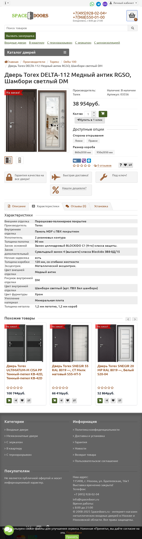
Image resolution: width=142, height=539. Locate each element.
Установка (101, 206)
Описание (19, 206)
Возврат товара (85, 454)
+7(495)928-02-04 (89, 13)
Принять (72, 536)
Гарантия (81, 442)
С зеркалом (83, 42)
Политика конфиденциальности (97, 429)
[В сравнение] (130, 165)
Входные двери (15, 42)
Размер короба (84, 147)
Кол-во (78, 113)
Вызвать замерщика (20, 35)
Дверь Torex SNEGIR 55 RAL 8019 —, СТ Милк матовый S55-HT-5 (70, 370)
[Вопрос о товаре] (121, 165)
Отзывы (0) (78, 206)
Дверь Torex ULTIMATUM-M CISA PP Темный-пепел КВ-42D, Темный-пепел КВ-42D (24, 372)
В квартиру (36, 42)
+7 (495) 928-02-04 (86, 494)
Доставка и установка (90, 436)
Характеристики (48, 206)
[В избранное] (125, 165)
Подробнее (74, 532)
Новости (80, 448)
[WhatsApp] (92, 4)
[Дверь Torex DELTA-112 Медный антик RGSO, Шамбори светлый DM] (36, 120)
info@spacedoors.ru (86, 499)
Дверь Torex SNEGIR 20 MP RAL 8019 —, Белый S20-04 (115, 370)
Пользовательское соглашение (96, 461)
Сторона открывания (88, 135)
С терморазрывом (59, 42)
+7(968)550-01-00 (89, 17)
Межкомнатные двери (22, 436)
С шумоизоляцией (107, 42)
